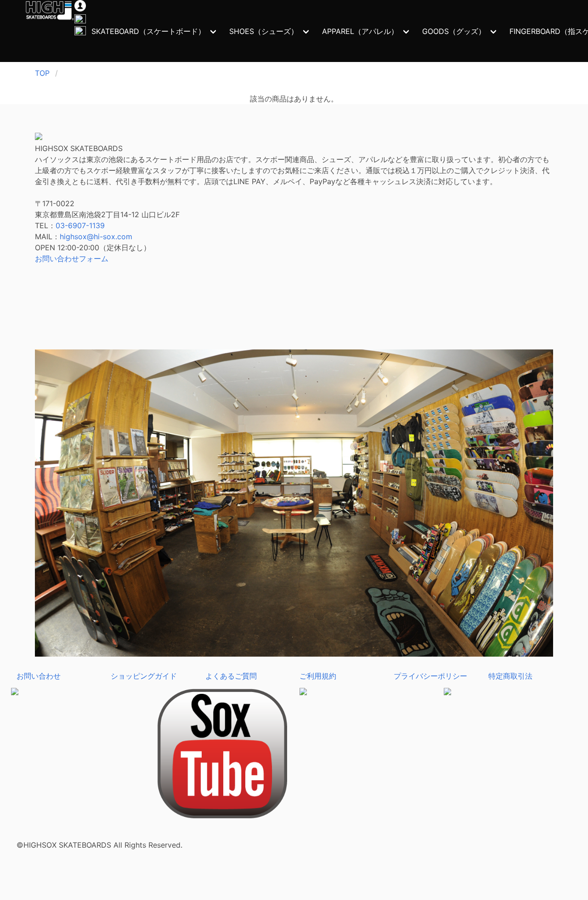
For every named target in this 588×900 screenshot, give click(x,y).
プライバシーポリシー (430, 676)
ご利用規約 (318, 676)
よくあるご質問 (231, 676)
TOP (42, 73)
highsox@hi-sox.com (96, 236)
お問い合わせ (39, 676)
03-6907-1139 (80, 225)
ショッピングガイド (144, 676)
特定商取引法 (510, 676)
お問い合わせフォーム (71, 258)
